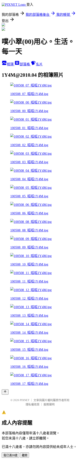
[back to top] (5, 392)
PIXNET (24, 400)
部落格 (25, 64)
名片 (39, 64)
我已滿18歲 (10, 455)
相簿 (11, 64)
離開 (24, 455)
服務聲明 (49, 404)
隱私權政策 (32, 404)
